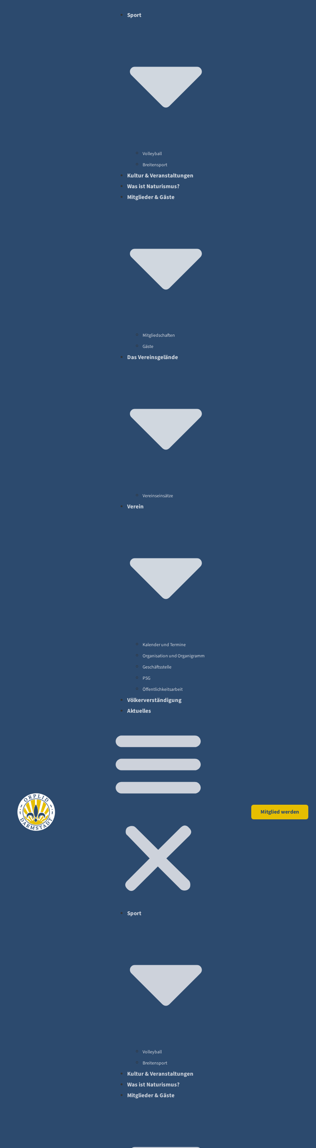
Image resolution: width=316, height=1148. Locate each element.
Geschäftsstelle (157, 667)
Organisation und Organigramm (174, 656)
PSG (146, 678)
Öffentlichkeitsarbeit (163, 689)
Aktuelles (139, 711)
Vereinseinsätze (158, 496)
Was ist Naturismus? (153, 186)
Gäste (148, 346)
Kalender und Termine (164, 645)
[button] (158, 812)
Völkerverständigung (154, 700)
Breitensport (155, 165)
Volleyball (152, 153)
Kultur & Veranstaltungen (160, 176)
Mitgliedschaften (159, 335)
